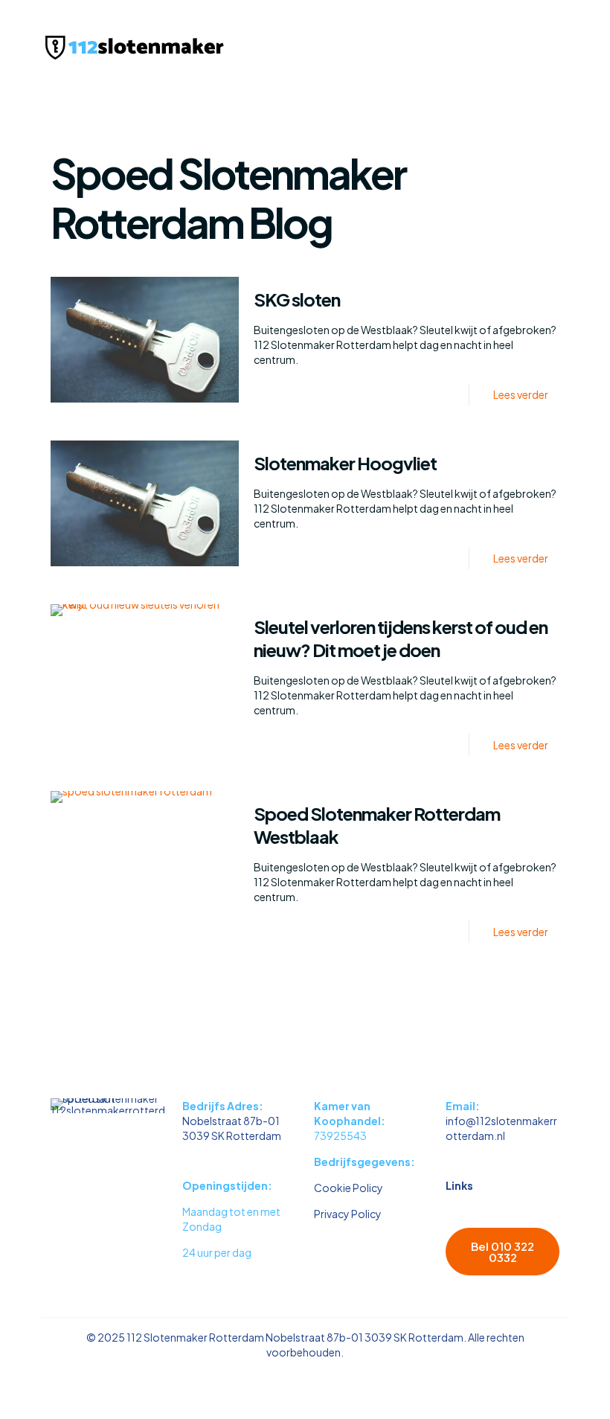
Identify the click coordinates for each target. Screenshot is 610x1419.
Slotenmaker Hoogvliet (345, 463)
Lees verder (520, 394)
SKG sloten (297, 299)
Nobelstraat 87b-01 (231, 1120)
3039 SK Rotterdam (231, 1135)
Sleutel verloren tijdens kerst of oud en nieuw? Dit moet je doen (401, 638)
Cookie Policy (348, 1187)
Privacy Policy (348, 1213)
